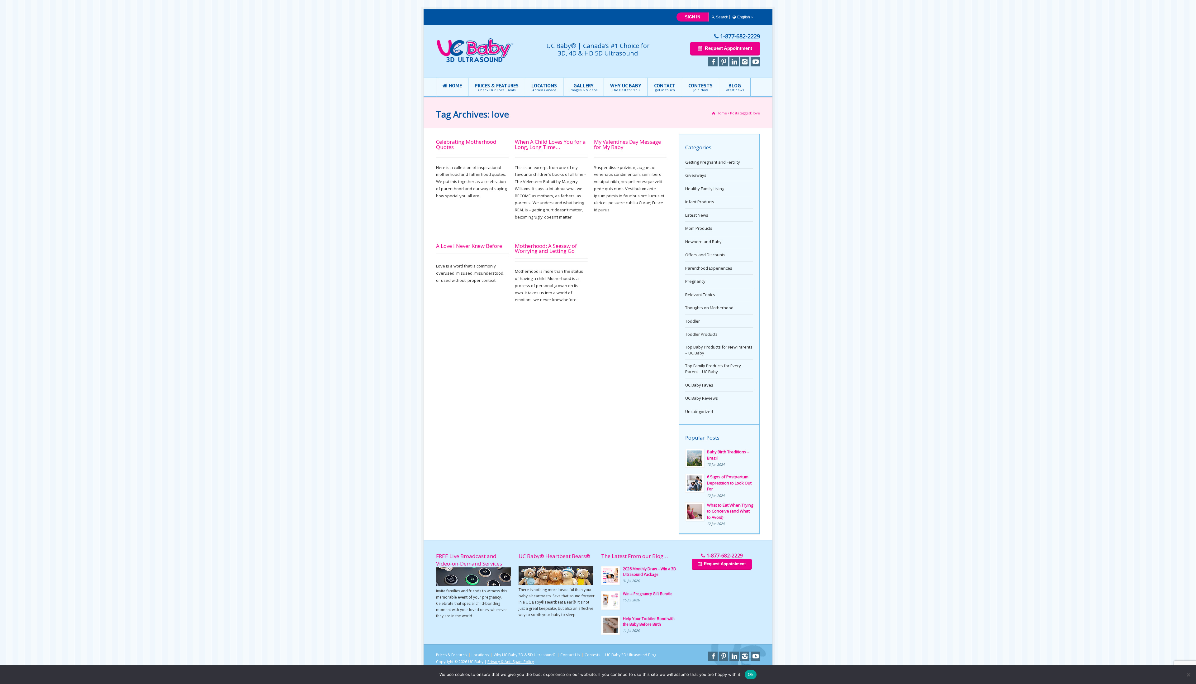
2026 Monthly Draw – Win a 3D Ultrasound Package (649, 571)
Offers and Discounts (705, 255)
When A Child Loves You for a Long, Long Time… (550, 144)
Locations (480, 655)
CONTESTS (700, 87)
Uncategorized (699, 411)
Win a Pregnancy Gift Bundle (647, 593)
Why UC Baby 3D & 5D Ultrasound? (524, 655)
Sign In (692, 17)
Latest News (696, 215)
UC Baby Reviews (701, 398)
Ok (750, 674)
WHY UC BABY (625, 87)
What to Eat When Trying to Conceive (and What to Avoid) (730, 511)
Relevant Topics (700, 294)
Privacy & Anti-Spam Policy (510, 661)
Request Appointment (728, 48)
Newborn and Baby (703, 241)
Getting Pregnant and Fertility (712, 162)
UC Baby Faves (699, 385)
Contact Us (570, 655)
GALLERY (583, 87)
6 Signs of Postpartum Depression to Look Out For (729, 483)
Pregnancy (695, 281)
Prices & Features (451, 655)
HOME (455, 85)
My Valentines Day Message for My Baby (627, 144)
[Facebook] (713, 61)
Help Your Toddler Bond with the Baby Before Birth (649, 621)
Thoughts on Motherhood (709, 308)
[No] (1188, 675)
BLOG (734, 87)
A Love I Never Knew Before (469, 245)
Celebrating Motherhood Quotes (466, 144)
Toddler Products (701, 334)
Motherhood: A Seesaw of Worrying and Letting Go (546, 248)
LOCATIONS (544, 87)
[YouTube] (755, 61)
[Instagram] (744, 61)
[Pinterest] (723, 61)
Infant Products (699, 202)
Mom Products (698, 228)
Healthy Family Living (704, 188)
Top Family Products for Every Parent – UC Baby (713, 369)
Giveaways (695, 175)
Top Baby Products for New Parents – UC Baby (718, 350)
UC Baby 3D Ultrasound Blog (630, 655)
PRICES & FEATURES (497, 87)
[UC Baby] (475, 61)
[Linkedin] (734, 61)
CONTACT (665, 87)
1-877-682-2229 (740, 36)
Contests (592, 655)
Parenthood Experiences (708, 268)
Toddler (692, 321)
